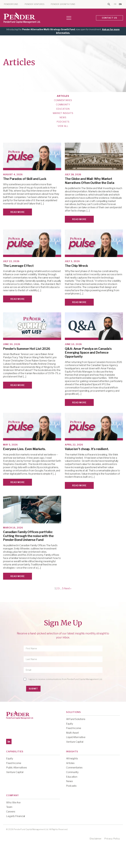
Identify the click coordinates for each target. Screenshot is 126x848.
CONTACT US (109, 18)
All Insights (72, 758)
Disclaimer (96, 838)
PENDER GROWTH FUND (63, 4)
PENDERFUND (11, 4)
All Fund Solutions (75, 719)
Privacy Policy (112, 838)
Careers (10, 811)
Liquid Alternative (75, 737)
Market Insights (63, 113)
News (63, 117)
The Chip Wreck (76, 266)
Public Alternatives (16, 767)
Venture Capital (74, 741)
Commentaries (63, 100)
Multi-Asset (72, 732)
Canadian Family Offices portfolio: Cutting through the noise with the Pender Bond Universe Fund (28, 536)
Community (63, 104)
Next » (67, 588)
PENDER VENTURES (35, 4)
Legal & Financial (15, 816)
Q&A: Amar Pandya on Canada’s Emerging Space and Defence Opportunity (88, 352)
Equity (69, 723)
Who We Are (13, 802)
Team (9, 807)
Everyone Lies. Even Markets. (24, 449)
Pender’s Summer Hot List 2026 (26, 349)
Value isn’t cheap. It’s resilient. (87, 449)
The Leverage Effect (18, 266)
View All (63, 126)
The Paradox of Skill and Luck (24, 179)
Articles (63, 96)
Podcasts (63, 122)
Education (62, 109)
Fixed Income (73, 728)
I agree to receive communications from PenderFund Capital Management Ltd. (65, 679)
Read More (17, 212)
